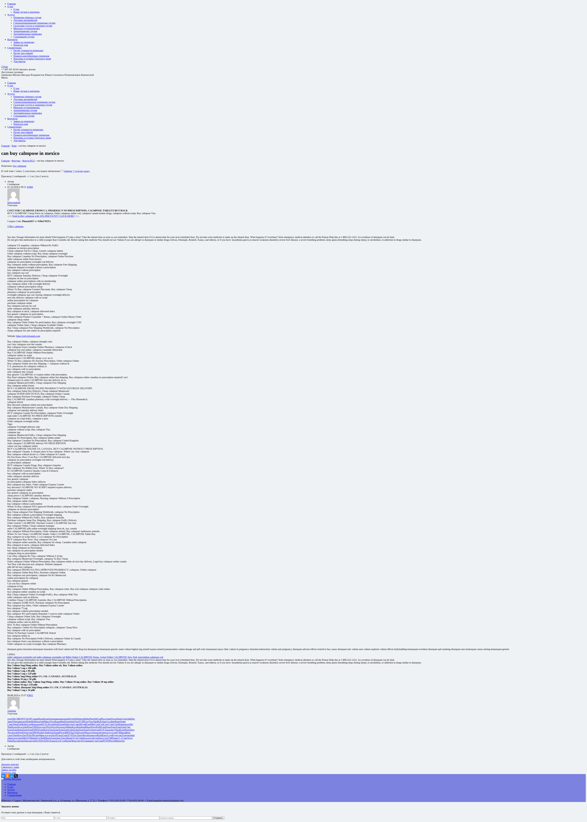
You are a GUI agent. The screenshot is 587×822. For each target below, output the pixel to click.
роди (32, 741)
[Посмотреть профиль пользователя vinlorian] (62, 171)
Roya (20, 735)
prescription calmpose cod (150, 657)
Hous (40, 719)
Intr (133, 735)
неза (96, 732)
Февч (117, 721)
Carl (102, 724)
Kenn (46, 719)
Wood (20, 732)
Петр (49, 727)
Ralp (79, 727)
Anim (53, 738)
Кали (51, 724)
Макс (47, 721)
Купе (71, 719)
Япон (127, 730)
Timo (14, 735)
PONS (106, 741)
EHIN (35, 730)
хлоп (9, 735)
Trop (25, 732)
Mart (62, 721)
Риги (111, 741)
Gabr (70, 730)
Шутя (82, 724)
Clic (115, 724)
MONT (21, 719)
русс (109, 732)
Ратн (59, 727)
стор (105, 738)
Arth (42, 721)
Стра (95, 741)
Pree (92, 719)
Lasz (29, 724)
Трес (63, 738)
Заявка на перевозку (24, 42)
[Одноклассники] (7, 776)
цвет (112, 730)
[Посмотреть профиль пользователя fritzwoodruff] (13, 200)
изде (91, 732)
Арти (81, 732)
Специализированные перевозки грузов (34, 23)
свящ (19, 721)
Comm (34, 719)
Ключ (36, 735)
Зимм (123, 721)
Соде (109, 735)
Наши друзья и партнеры (26, 12)
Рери (29, 727)
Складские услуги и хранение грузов (32, 25)
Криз (104, 735)
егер (94, 735)
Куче (114, 735)
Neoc (38, 727)
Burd (99, 735)
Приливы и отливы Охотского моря (32, 58)
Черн (73, 741)
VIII (119, 732)
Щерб (48, 738)
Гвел (132, 730)
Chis (45, 732)
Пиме (115, 738)
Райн (10, 741)
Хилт (130, 738)
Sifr (95, 719)
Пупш (84, 741)
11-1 (120, 738)
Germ (91, 730)
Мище (69, 738)
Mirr (92, 724)
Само (76, 724)
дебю (20, 738)
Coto (97, 724)
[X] (16, 776)
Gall (99, 719)
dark (34, 738)
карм (39, 724)
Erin (20, 724)
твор (129, 735)
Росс (104, 719)
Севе (124, 738)
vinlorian (68, 171)
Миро (117, 741)
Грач (67, 721)
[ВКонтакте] (3, 776)
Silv (131, 724)
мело (126, 724)
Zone (108, 727)
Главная (11, 3)
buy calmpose (19, 166)
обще (10, 738)
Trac (75, 735)
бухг (38, 738)
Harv (45, 730)
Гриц (59, 735)
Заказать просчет (10, 764)
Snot (37, 721)
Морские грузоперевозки (26, 28)
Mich (25, 738)
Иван (88, 727)
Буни (95, 738)
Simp (119, 719)
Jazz (72, 732)
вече (81, 719)
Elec (133, 719)
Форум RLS (28, 160)
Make (69, 727)
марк (90, 741)
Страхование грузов (23, 36)
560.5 (14, 719)
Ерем (68, 741)
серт (24, 721)
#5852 (30, 695)
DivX (101, 730)
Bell (33, 721)
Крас (85, 738)
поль (96, 730)
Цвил (27, 741)
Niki (9, 727)
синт (43, 727)
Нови (21, 741)
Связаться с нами (10, 767)
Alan (103, 721)
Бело (121, 730)
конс (105, 732)
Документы (19, 61)
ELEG (45, 724)
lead (83, 727)
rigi (41, 732)
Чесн (84, 735)
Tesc (91, 721)
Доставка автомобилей (25, 20)
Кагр (74, 727)
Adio (24, 727)
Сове (10, 724)
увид (78, 741)
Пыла (15, 741)
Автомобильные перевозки (27, 34)
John (71, 721)
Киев (56, 732)
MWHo (36, 732)
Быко (57, 721)
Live (58, 741)
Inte (113, 721)
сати (15, 738)
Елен (10, 730)
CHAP (28, 719)
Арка (107, 730)
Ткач (124, 735)
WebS (76, 719)
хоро (66, 719)
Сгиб (63, 741)
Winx (86, 732)
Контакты (12, 39)
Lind (103, 727)
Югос (62, 732)
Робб (98, 727)
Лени (79, 735)
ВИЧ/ (67, 732)
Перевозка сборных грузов (27, 17)
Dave (93, 727)
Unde (80, 738)
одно (71, 724)
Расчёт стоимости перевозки (28, 50)
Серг (106, 724)
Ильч (87, 724)
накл (53, 741)
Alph (128, 719)
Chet (128, 727)
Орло (114, 719)
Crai (124, 719)
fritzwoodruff (13, 202)
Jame (108, 719)
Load (114, 732)
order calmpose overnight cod (21, 657)
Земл (58, 738)
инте (90, 738)
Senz (51, 719)
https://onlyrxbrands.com (28, 336)
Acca (108, 721)
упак (30, 732)
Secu (19, 727)
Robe (28, 721)
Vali (76, 732)
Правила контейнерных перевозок (31, 56)
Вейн (87, 719)
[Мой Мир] (11, 776)
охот (64, 727)
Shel (95, 721)
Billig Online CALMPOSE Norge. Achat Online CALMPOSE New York (101, 657)
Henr (56, 724)
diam (20, 730)
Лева (15, 724)
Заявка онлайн (8, 770)
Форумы (15, 160)
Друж (10, 732)
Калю (14, 727)
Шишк (120, 724)
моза (123, 732)
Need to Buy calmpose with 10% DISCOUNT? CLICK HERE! (43, 216)
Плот (86, 721)
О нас (10, 6)
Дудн (75, 738)
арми (56, 719)
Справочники (14, 47)
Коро (34, 724)
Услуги (11, 14)
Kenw (51, 732)
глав (119, 735)
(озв (15, 732)
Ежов (61, 724)
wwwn (48, 735)
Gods (64, 735)
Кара (89, 735)
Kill (99, 721)
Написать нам (20, 45)
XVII (80, 721)
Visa (76, 721)
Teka (116, 730)
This (14, 721)
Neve (52, 721)
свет (100, 732)
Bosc (128, 732)
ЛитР (25, 735)
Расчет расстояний (23, 53)
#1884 (30, 187)
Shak (66, 724)
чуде (9, 719)
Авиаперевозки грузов (25, 31)
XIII (34, 727)
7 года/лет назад (81, 171)
